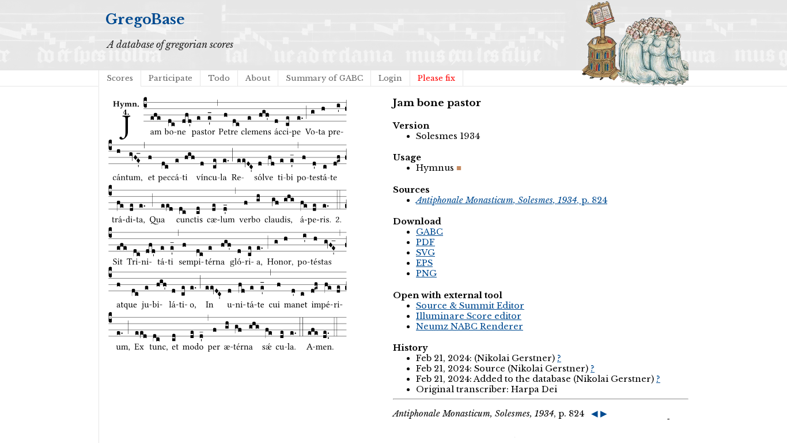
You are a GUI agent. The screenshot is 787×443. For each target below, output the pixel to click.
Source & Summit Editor (470, 306)
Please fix (436, 78)
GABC (429, 232)
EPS (424, 263)
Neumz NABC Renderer (469, 326)
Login (390, 78)
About (257, 78)
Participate (170, 78)
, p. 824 (511, 200)
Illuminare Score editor (468, 316)
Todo (219, 78)
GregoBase (145, 19)
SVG (425, 252)
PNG (426, 273)
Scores (120, 78)
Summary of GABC (324, 78)
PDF (425, 242)
